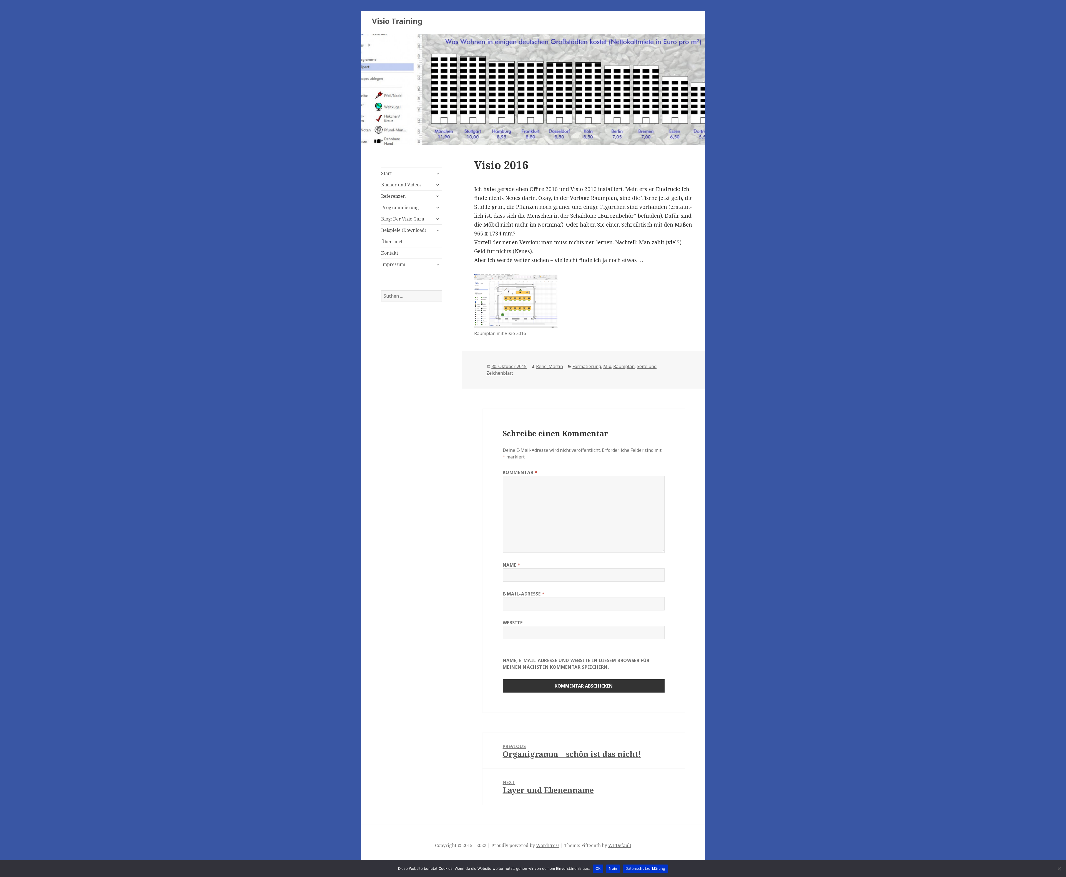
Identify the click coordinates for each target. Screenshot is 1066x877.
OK (598, 868)
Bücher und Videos (401, 185)
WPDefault (619, 845)
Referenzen (393, 196)
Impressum (393, 264)
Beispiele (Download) (403, 230)
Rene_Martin (549, 366)
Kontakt (389, 253)
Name (512, 565)
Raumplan (624, 366)
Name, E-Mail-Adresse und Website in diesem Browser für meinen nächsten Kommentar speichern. (576, 663)
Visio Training (397, 21)
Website (513, 623)
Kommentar (520, 472)
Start (386, 173)
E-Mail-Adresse (524, 594)
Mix (607, 366)
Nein (613, 868)
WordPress (547, 845)
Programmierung (400, 207)
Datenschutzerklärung (645, 868)
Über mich (392, 242)
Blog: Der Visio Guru (402, 219)
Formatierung (586, 366)
